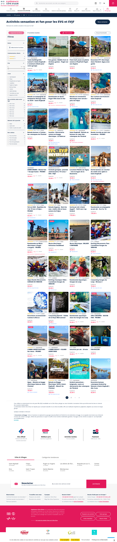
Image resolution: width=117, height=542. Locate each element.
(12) (76, 94)
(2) (97, 167)
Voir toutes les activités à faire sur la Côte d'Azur (47, 520)
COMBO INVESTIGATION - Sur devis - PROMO (36, 350)
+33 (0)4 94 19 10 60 (67, 497)
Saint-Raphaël (34, 58)
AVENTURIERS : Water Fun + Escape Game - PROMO (36, 171)
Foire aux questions (11, 501)
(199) (34, 130)
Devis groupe (103, 514)
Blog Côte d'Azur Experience (52, 499)
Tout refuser (75, 540)
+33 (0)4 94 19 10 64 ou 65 (103, 497)
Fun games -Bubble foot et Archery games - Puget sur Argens (58, 62)
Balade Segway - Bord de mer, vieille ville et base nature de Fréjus (58, 209)
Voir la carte (68, 33)
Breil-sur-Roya (55, 313)
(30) (76, 130)
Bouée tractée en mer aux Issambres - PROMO (100, 133)
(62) (76, 205)
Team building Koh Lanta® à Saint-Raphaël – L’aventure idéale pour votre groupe (36, 63)
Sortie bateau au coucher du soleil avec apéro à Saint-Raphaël (100, 172)
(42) (55, 205)
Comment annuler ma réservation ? (15, 499)
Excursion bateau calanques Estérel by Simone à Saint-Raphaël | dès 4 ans (100, 385)
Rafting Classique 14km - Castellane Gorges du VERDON (58, 282)
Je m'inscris (96, 484)
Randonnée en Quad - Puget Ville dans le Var (57, 97)
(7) (33, 241)
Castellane (96, 241)
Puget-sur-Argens (56, 58)
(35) (55, 130)
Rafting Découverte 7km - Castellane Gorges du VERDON (100, 245)
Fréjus (42, 205)
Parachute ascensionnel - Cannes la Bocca (36, 317)
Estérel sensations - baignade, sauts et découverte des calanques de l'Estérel (79, 385)
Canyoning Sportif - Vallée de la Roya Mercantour (58, 317)
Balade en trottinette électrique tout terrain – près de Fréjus (79, 98)
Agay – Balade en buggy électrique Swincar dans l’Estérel (36, 384)
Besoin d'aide (103, 518)
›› (79, 397)
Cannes (42, 130)
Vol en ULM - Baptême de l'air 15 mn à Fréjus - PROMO (36, 209)
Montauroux (60, 130)
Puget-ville (64, 94)
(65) (34, 94)
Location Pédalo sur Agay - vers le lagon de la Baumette (79, 172)
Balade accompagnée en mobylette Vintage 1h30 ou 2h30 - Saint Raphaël (36, 98)
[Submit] (37, 3)
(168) (98, 58)
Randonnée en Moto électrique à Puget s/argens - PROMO (35, 245)
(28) (97, 205)
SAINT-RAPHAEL (82, 167)
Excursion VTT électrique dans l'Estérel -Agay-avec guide (100, 62)
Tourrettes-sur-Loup (86, 278)
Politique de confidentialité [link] (100, 540)
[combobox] (56, 3)
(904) (55, 380)
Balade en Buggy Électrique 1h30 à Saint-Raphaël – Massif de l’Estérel (57, 385)
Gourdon (84, 313)
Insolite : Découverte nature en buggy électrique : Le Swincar (57, 134)
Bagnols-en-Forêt (86, 94)
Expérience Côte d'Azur (51, 497)
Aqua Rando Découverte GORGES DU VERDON (36, 281)
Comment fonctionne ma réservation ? (16, 497)
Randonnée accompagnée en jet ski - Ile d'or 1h (100, 208)
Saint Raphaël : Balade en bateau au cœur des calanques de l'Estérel (79, 134)
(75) (76, 278)
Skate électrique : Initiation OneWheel (56, 244)
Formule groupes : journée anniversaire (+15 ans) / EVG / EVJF (58, 172)
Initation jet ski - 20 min (79, 349)
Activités (9, 15)
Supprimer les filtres (16, 33)
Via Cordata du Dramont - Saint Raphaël (100, 97)
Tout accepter (64, 540)
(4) (76, 313)
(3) (33, 278)
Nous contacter (102, 22)
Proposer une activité (34, 497)
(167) (98, 94)
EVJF (24, 15)
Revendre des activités (35, 499)
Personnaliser (86, 540)
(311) (55, 94)
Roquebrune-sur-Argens (78, 58)
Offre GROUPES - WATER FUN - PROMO (99, 317)
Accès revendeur (87, 518)
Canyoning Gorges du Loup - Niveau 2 (99, 281)
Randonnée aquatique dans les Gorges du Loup (79, 317)
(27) (34, 313)
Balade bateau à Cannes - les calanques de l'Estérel (36, 133)
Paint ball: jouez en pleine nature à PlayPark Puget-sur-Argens (79, 62)
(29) (76, 167)
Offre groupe (17, 15)
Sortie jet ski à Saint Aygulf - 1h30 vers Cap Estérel (78, 209)
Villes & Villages (21, 457)
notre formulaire (78, 501)
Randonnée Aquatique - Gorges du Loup (78, 281)
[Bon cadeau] (96, 3)
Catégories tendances (50, 457)
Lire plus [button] (16, 420)
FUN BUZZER (95, 349)
